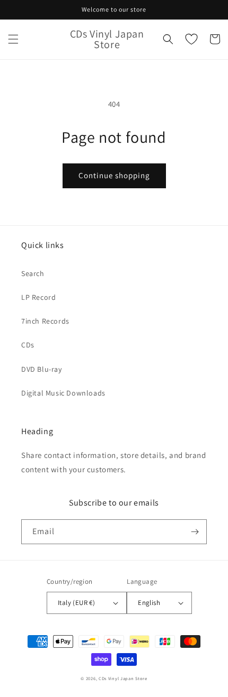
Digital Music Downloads (63, 393)
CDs (27, 345)
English (149, 602)
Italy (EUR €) (76, 602)
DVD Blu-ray (41, 369)
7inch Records (45, 321)
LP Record (38, 297)
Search (33, 273)
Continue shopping (114, 175)
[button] (13, 39)
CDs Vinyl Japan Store (123, 678)
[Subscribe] (194, 531)
